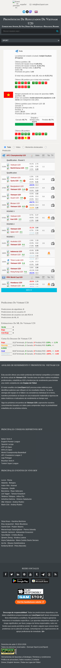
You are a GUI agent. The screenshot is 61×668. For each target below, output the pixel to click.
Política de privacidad (9, 660)
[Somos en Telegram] (24, 11)
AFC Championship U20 (16, 155)
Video (18, 147)
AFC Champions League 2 (11, 455)
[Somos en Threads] (27, 11)
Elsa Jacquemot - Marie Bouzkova (14, 524)
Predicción (6, 151)
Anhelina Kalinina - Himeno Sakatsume (16, 499)
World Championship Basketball (13, 453)
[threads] (49, 574)
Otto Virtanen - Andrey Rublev (12, 502)
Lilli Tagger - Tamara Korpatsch (13, 494)
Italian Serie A (6, 439)
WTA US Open (6, 450)
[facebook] (5, 574)
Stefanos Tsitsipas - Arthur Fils (12, 496)
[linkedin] (18, 574)
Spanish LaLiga (7, 444)
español (23, 5)
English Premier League (10, 442)
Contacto (35, 660)
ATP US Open (6, 447)
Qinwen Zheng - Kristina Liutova (13, 538)
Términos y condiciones (41, 657)
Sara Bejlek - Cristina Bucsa (12, 535)
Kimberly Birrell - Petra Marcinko (13, 546)
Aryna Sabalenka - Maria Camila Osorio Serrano (20, 540)
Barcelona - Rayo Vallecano (12, 491)
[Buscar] (57, 31)
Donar (3, 662)
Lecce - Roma (6, 480)
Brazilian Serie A (7, 461)
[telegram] (43, 574)
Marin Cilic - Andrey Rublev (11, 505)
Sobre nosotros (25, 660)
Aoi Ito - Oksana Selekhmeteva (13, 543)
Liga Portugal (6, 458)
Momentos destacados (34, 147)
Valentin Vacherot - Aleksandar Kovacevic (17, 532)
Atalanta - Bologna (8, 483)
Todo (9, 147)
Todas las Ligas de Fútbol (30, 662)
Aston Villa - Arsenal (9, 486)
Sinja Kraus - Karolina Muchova (13, 521)
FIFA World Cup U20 (15, 277)
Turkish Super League (9, 463)
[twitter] (11, 574)
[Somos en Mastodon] (30, 11)
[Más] (24, 181)
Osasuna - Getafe (8, 488)
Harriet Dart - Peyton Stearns (12, 527)
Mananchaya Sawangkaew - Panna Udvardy (18, 530)
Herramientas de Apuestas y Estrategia (16, 657)
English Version (13, 662)
